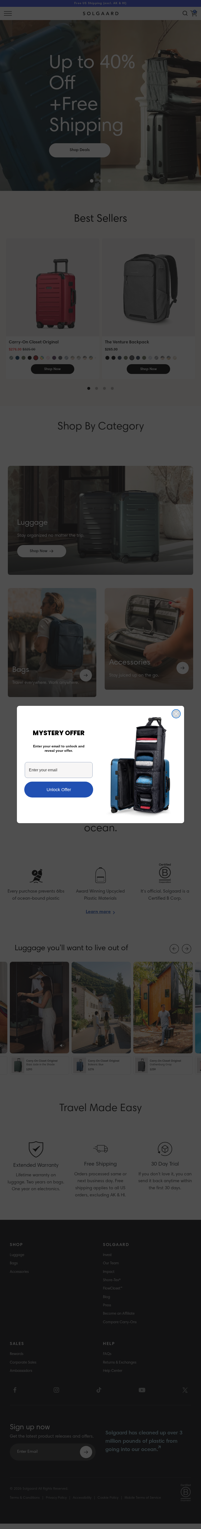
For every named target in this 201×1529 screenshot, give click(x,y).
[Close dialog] (176, 714)
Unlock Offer (59, 789)
